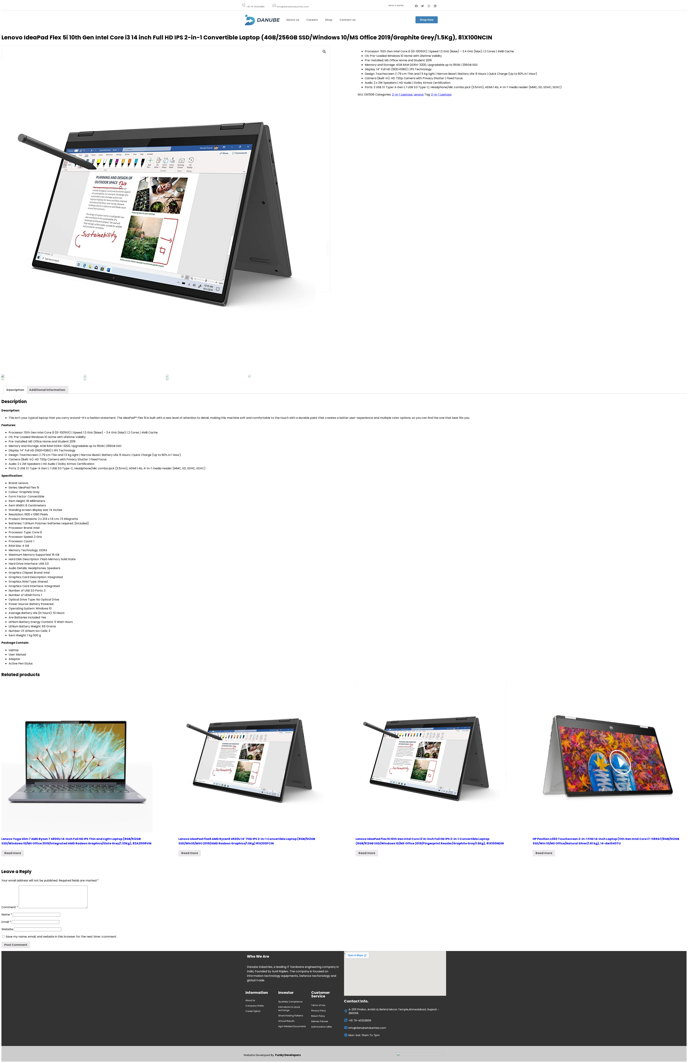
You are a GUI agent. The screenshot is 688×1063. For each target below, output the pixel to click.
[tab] (15, 390)
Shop (328, 20)
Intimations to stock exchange (289, 1008)
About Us (250, 1000)
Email (6, 922)
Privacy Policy (318, 1010)
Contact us (348, 20)
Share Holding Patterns (290, 1015)
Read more (12, 853)
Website (7, 929)
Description (15, 390)
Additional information (47, 390)
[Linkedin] (435, 6)
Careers (312, 20)
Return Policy (318, 1015)
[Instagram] (429, 6)
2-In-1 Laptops (402, 94)
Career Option (253, 1011)
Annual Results (286, 1021)
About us (292, 20)
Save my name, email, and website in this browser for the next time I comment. (61, 937)
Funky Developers (288, 1055)
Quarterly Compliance (290, 1001)
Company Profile (254, 1005)
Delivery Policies (319, 1021)
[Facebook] (416, 6)
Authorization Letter (321, 1026)
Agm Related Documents (292, 1026)
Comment (9, 907)
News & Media (395, 5)
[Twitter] (422, 6)
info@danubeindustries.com (293, 6)
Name (6, 914)
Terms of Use (318, 1005)
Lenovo (419, 94)
